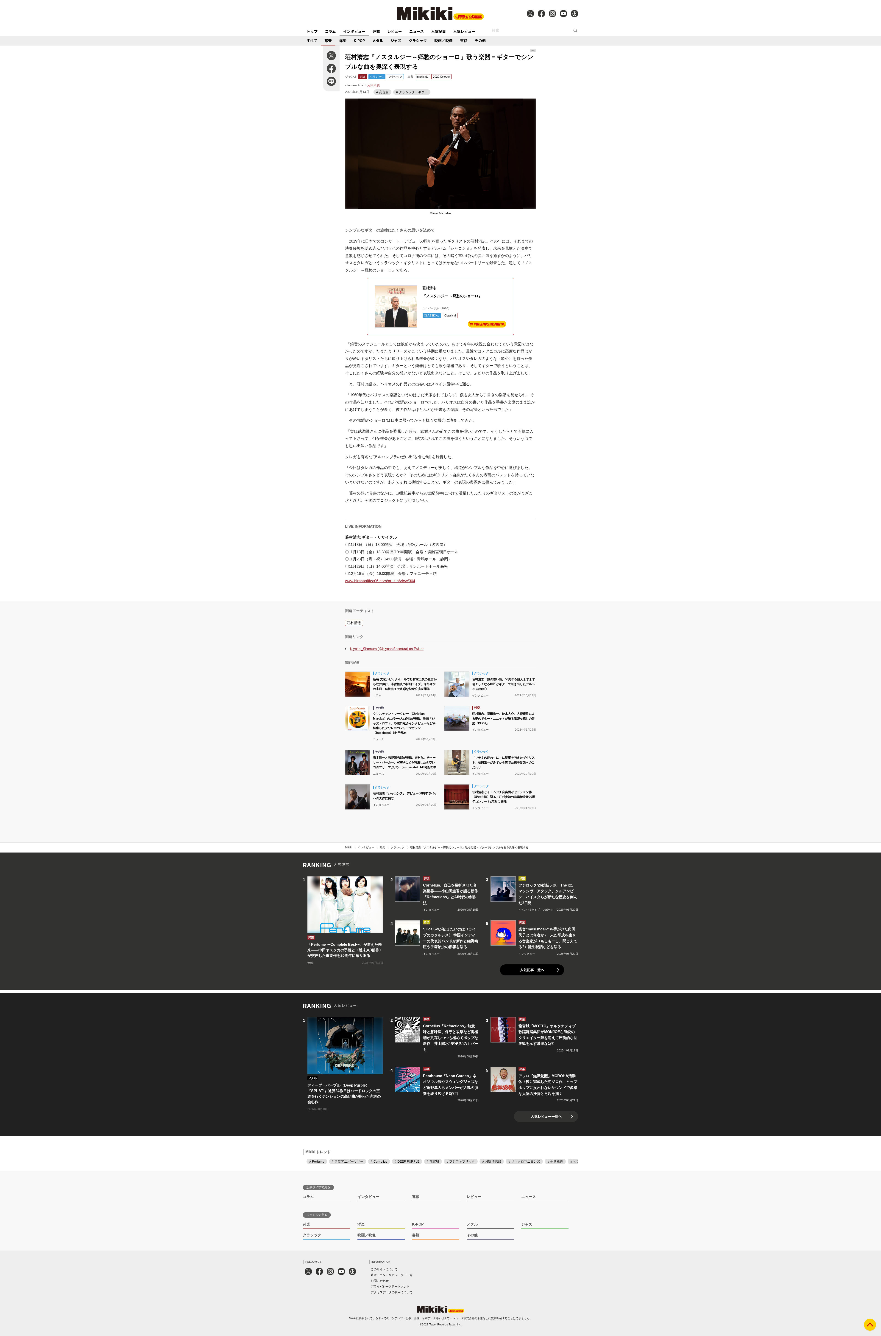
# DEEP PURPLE (407, 1161)
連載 (376, 31)
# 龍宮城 (433, 1161)
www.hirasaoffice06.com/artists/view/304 (380, 581)
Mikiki (348, 847)
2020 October (441, 76)
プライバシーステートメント (390, 1286)
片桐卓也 (373, 85)
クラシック (418, 40)
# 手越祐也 (555, 1161)
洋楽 (342, 40)
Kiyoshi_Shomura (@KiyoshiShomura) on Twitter (387, 649)
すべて (312, 40)
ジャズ (395, 40)
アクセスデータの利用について (392, 1292)
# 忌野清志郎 (491, 1161)
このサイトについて (384, 1269)
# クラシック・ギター (412, 92)
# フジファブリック (460, 1161)
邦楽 (328, 40)
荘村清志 (354, 623)
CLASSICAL (431, 315)
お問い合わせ (380, 1280)
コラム (330, 31)
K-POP (359, 40)
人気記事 (438, 31)
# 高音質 (382, 92)
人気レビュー (464, 31)
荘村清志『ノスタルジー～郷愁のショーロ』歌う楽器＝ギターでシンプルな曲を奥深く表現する (469, 847)
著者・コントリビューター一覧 (392, 1275)
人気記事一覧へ (532, 969)
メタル (377, 40)
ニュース (416, 31)
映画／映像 (443, 40)
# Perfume (316, 1161)
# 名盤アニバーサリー (347, 1161)
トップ (312, 31)
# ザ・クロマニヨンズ (524, 1161)
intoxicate (422, 76)
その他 (480, 40)
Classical (450, 315)
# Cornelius (379, 1161)
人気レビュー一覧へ (546, 1116)
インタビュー (354, 31)
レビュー (394, 31)
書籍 (463, 40)
